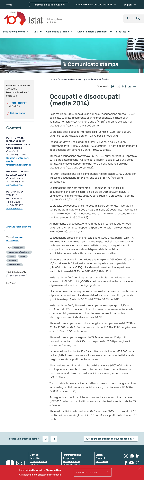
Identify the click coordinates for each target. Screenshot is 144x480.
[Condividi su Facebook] (112, 86)
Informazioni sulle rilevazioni (49, 4)
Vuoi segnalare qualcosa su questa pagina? (109, 438)
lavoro (22, 256)
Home (9, 4)
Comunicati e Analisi (57, 31)
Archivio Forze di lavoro (18, 226)
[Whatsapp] (138, 463)
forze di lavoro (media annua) (20, 252)
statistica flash (15, 264)
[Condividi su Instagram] (123, 86)
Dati (35, 31)
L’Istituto (121, 31)
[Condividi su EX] (117, 86)
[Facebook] (125, 463)
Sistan (99, 454)
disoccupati (18, 248)
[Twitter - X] (126, 456)
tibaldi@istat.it (14, 208)
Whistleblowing (71, 461)
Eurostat (100, 458)
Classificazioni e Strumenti (92, 31)
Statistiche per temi (14, 31)
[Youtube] (131, 463)
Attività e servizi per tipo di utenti (94, 4)
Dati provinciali (18, 113)
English (128, 4)
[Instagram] (132, 456)
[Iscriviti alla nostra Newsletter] (106, 472)
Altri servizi (102, 461)
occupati (12, 260)
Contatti (34, 454)
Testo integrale (18, 102)
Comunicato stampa (17, 276)
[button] (128, 18)
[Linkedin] (138, 456)
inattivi (11, 256)
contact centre (14, 184)
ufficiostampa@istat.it (18, 164)
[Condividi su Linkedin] (129, 86)
